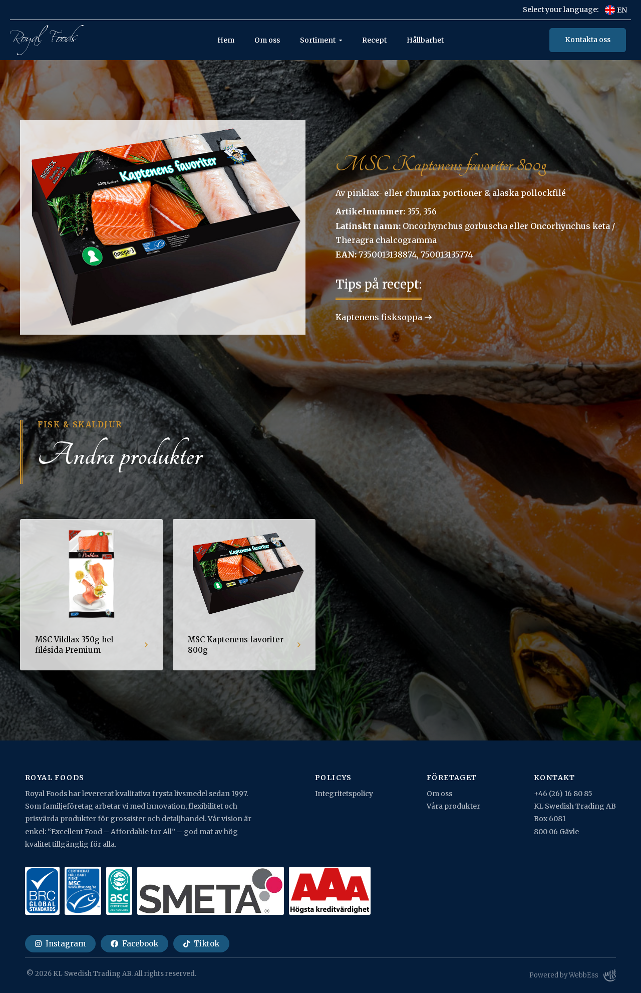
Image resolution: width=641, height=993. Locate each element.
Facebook (139, 943)
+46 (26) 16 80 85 (563, 793)
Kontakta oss (587, 39)
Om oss (267, 40)
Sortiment (318, 40)
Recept (374, 40)
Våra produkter (453, 806)
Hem (225, 40)
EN (622, 10)
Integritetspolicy (344, 793)
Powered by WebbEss (563, 975)
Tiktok (205, 943)
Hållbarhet (425, 40)
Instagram (65, 943)
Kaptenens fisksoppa (379, 317)
